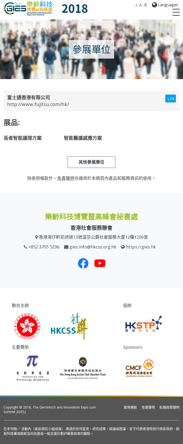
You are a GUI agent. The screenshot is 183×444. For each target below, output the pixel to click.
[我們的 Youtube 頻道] (100, 263)
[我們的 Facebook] (83, 263)
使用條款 (130, 407)
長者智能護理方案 (23, 138)
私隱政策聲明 (169, 407)
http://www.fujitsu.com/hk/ (38, 104)
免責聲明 (148, 407)
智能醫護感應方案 (83, 138)
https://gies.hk (141, 247)
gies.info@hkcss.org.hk (93, 247)
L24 (171, 98)
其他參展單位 (91, 162)
